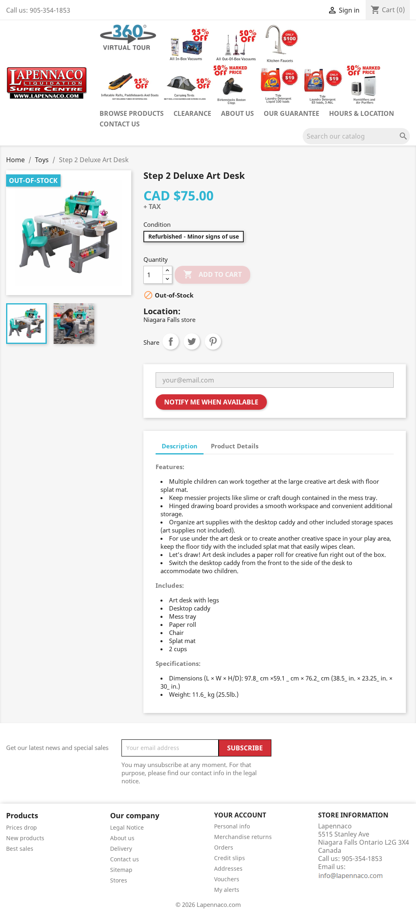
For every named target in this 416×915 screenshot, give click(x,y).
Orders (223, 847)
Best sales (19, 848)
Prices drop (21, 827)
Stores (118, 880)
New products (25, 838)
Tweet (192, 341)
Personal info (232, 826)
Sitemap (121, 870)
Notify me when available (211, 402)
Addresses (228, 868)
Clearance (192, 113)
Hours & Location (361, 113)
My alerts (226, 889)
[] (406, 141)
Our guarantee (291, 113)
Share (170, 341)
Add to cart (212, 274)
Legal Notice (127, 827)
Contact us (120, 124)
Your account (240, 815)
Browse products (132, 113)
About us (237, 113)
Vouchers (226, 879)
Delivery (121, 848)
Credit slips (229, 858)
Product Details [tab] (234, 446)
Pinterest (213, 341)
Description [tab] (179, 446)
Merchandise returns (243, 837)
